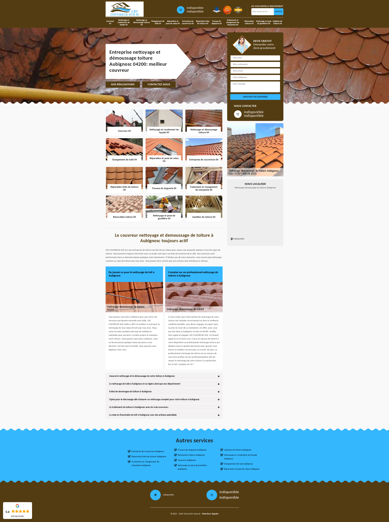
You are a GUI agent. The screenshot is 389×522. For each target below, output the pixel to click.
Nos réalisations (122, 84)
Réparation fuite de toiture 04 (203, 22)
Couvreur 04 (110, 22)
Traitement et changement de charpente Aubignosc (145, 464)
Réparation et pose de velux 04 (173, 22)
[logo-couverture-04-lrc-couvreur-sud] (125, 9)
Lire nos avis (17, 516)
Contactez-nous (159, 84)
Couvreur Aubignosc (187, 460)
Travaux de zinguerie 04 (217, 22)
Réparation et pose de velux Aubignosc (242, 469)
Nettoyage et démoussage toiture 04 (141, 22)
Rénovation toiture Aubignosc (191, 455)
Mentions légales (210, 514)
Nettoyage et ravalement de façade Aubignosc (240, 457)
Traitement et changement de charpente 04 (232, 22)
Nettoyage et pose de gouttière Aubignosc (192, 467)
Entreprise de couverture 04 (188, 22)
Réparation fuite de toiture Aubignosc (148, 457)
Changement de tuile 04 (157, 22)
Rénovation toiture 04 (249, 22)
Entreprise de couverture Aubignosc (147, 451)
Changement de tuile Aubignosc (238, 464)
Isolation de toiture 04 (277, 22)
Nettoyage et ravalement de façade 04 (124, 22)
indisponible (195, 8)
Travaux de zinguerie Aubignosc (192, 450)
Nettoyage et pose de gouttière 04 (263, 22)
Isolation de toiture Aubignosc (238, 450)
